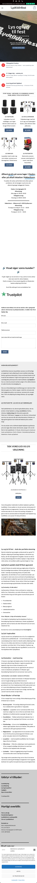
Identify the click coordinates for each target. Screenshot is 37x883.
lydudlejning (23, 724)
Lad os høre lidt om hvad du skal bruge (11, 337)
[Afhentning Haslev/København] (19, 1)
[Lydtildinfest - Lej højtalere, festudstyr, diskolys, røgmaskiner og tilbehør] (18, 8)
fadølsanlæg (10, 413)
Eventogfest (27, 629)
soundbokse (23, 411)
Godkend (18, 866)
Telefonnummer (5, 330)
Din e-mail (4, 323)
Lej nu (18, 497)
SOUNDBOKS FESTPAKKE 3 (18, 490)
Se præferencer (18, 876)
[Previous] (2, 477)
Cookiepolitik (15, 880)
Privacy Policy (21, 880)
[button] (34, 850)
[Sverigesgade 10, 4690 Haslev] (13, 1)
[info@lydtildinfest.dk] (16, 1)
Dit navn (3, 315)
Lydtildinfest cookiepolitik (9, 817)
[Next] (35, 477)
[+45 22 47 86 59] (22, 1)
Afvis (18, 871)
